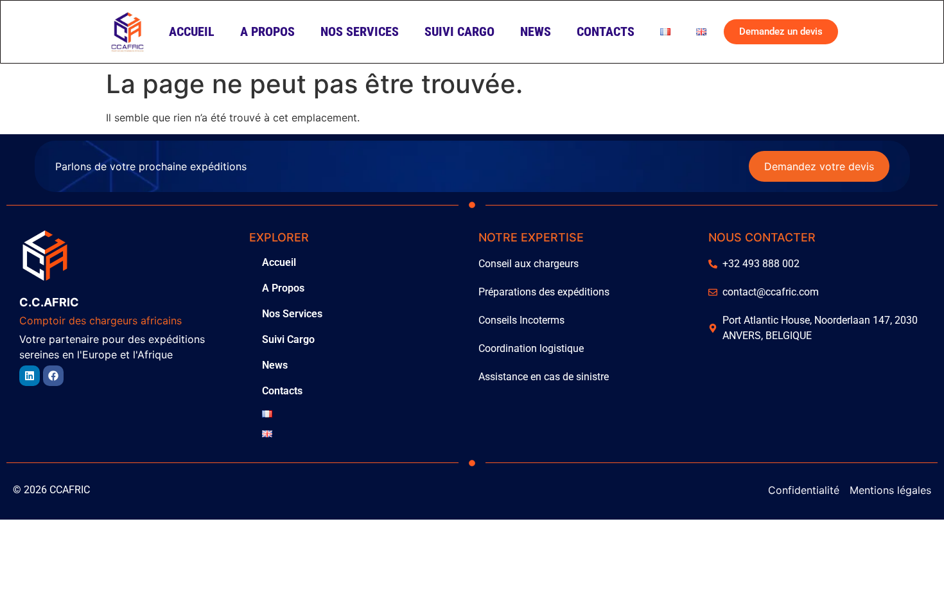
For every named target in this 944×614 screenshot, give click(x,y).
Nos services (359, 31)
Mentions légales (890, 490)
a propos (267, 31)
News (535, 31)
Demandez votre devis (819, 166)
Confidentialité (803, 490)
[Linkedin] (29, 375)
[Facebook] (53, 375)
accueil (191, 31)
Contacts (605, 31)
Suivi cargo (459, 31)
